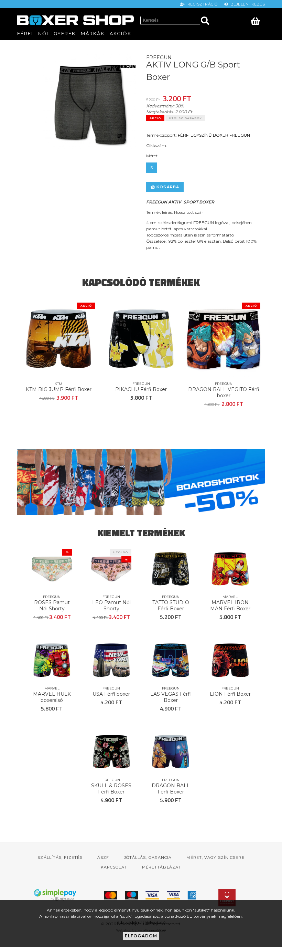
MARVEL (230, 596)
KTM (58, 383)
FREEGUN (239, 135)
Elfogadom (141, 935)
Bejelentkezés (246, 4)
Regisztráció (202, 4)
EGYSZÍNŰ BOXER (209, 135)
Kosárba (167, 187)
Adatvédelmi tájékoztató (141, 922)
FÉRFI (183, 135)
